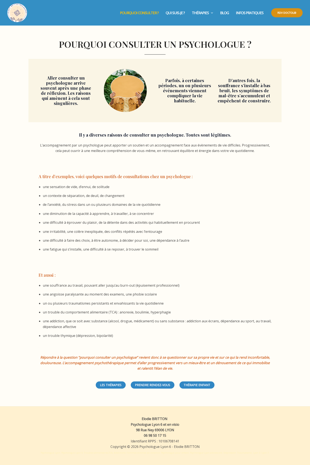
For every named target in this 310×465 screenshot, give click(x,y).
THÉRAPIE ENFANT (197, 385)
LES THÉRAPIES (110, 385)
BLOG (224, 12)
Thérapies (200, 12)
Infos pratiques (249, 12)
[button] (287, 12)
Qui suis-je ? (175, 12)
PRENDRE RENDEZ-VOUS (152, 385)
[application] (211, 12)
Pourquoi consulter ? (139, 12)
